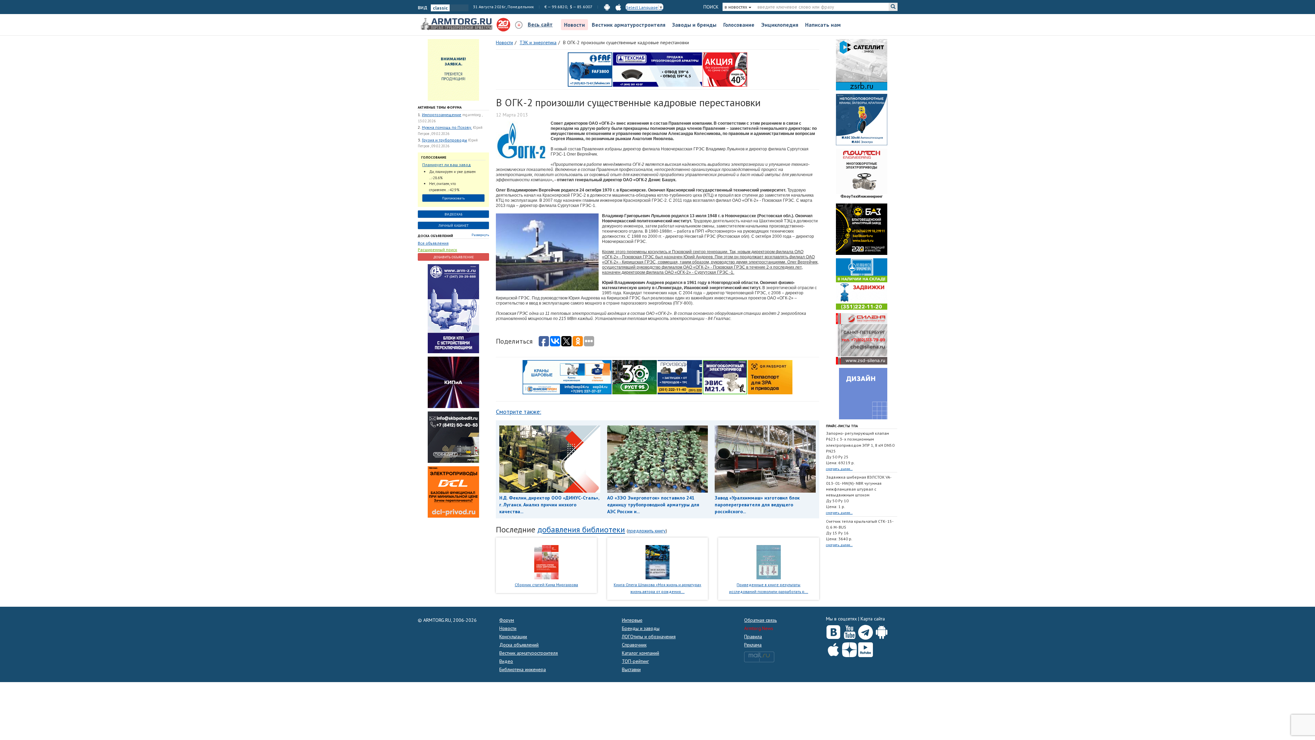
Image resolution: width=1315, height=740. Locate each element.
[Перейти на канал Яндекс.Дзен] (849, 648)
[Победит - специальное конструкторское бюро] (453, 437)
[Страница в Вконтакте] (833, 630)
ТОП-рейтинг (635, 661)
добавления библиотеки (581, 529)
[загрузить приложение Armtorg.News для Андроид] (607, 6)
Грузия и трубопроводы (444, 140)
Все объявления (433, 243)
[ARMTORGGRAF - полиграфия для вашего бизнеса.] (861, 393)
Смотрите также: (518, 412)
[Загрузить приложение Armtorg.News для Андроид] (881, 630)
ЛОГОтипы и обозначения (649, 636)
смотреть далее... (839, 469)
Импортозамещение (441, 114)
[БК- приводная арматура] (453, 492)
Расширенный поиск (437, 249)
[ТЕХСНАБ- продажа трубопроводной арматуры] (657, 69)
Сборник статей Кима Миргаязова (546, 584)
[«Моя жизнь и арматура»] (657, 561)
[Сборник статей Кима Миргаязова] (546, 561)
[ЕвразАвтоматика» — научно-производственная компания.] (725, 377)
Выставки (631, 669)
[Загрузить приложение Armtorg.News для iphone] (833, 648)
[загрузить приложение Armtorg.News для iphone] (618, 6)
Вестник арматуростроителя (628, 24)
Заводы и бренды (694, 24)
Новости (574, 24)
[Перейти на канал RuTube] (865, 648)
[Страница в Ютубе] (849, 630)
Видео (506, 661)
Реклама (753, 645)
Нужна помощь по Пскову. (447, 127)
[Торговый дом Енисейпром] (567, 377)
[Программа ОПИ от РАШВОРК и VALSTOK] (725, 69)
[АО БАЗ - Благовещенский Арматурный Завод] (861, 229)
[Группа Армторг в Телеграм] (865, 631)
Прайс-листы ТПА (842, 426)
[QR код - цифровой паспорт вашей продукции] (770, 377)
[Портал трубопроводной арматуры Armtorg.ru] (457, 24)
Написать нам (823, 24)
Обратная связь (760, 620)
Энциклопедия (779, 24)
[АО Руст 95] (634, 377)
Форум (506, 620)
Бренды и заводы (641, 628)
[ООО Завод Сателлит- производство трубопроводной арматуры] (861, 64)
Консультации (513, 636)
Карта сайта (873, 619)
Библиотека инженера (522, 669)
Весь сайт (540, 24)
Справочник (634, 645)
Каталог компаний (640, 653)
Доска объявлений (435, 236)
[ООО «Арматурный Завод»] (453, 308)
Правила (753, 636)
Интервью (632, 620)
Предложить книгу (647, 531)
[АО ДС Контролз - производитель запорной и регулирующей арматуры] (453, 382)
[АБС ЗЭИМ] (861, 119)
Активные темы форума (440, 107)
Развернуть (480, 235)
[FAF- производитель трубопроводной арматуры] (590, 69)
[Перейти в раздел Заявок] (453, 69)
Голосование (738, 24)
